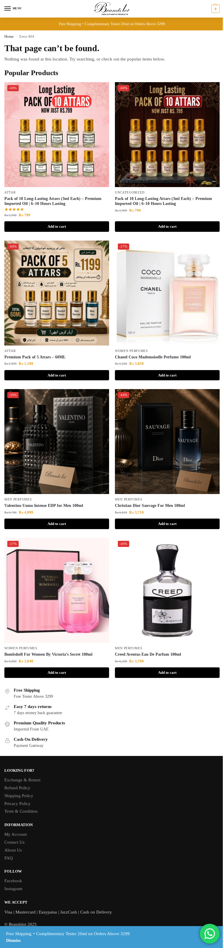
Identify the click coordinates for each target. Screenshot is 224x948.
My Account (15, 834)
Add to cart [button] (57, 226)
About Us (13, 850)
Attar (10, 192)
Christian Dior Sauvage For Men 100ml (150, 505)
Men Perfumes (18, 499)
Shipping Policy (18, 795)
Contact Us (14, 842)
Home (9, 36)
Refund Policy (17, 787)
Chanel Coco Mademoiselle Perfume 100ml (153, 357)
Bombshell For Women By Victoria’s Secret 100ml (48, 654)
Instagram (13, 888)
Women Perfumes (131, 351)
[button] (215, 9)
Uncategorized (130, 192)
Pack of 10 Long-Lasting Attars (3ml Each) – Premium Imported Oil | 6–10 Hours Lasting (53, 201)
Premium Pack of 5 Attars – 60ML (35, 357)
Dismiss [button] (13, 940)
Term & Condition (21, 811)
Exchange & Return (22, 780)
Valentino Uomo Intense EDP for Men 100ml (43, 505)
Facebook (13, 880)
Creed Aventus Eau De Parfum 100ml (148, 654)
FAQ (8, 858)
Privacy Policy (17, 803)
